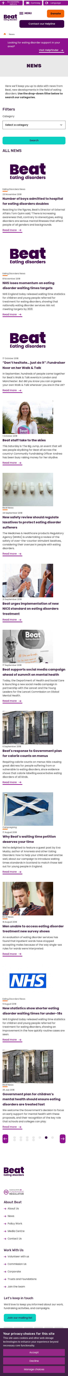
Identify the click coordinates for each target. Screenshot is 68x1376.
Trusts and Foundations (22, 1279)
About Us (13, 1208)
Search (34, 140)
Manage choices (34, 1369)
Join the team (16, 1286)
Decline (34, 1361)
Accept (34, 1352)
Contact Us (15, 1238)
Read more (10, 230)
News (11, 1216)
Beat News (8, 507)
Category (8, 116)
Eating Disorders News (14, 189)
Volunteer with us (18, 1256)
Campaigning (10, 827)
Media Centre (16, 1231)
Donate (56, 13)
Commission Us (17, 1264)
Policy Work (15, 1223)
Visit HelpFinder (49, 50)
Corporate (14, 1271)
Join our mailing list (19, 1318)
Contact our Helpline (41, 24)
